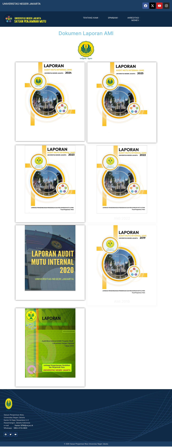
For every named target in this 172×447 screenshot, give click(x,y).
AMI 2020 (50, 296)
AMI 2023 (50, 218)
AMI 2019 (122, 301)
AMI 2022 (122, 218)
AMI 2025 (122, 138)
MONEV (135, 20)
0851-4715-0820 (20, 428)
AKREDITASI (133, 17)
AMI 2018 (50, 382)
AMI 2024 (50, 137)
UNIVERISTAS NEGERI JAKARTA (22, 3)
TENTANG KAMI (90, 17)
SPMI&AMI (113, 17)
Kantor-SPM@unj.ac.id (24, 425)
